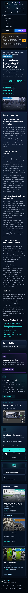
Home (4, 52)
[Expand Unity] (4, 24)
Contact (19, 585)
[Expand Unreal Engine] (4, 27)
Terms (8, 585)
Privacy (3, 585)
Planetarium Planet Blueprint (12, 323)
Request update (8, 369)
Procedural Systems (19, 52)
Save (14, 457)
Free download (8, 515)
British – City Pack (9, 332)
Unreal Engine (10, 52)
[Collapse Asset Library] (3, 18)
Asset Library (8, 8)
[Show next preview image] (23, 416)
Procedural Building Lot (11, 533)
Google (8, 453)
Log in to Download (13, 450)
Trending (9, 12)
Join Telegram (8, 396)
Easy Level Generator (10, 562)
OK (24, 40)
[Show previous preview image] (4, 416)
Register (20, 30)
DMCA (13, 585)
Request (21, 12)
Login (7, 30)
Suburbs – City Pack (10, 330)
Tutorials (21, 8)
